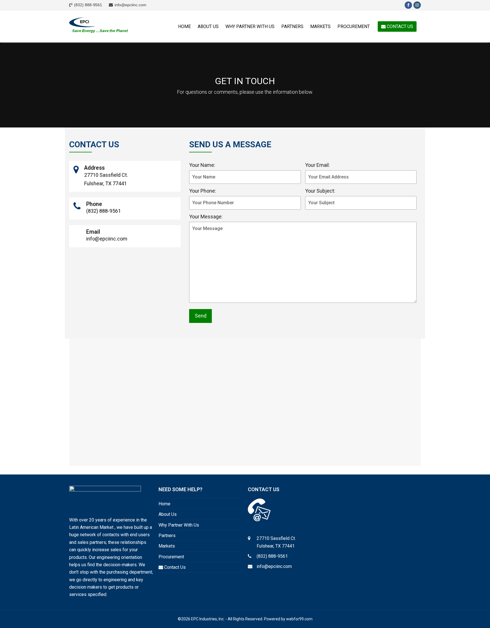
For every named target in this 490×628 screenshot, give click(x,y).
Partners (167, 535)
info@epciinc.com (274, 566)
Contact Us (174, 567)
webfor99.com (299, 619)
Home (164, 503)
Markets (167, 546)
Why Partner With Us (179, 525)
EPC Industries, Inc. (208, 619)
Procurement (171, 556)
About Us (168, 514)
